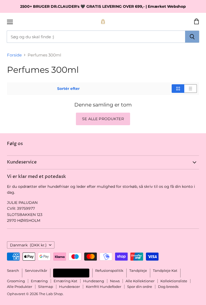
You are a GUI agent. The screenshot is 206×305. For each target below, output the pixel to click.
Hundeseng (93, 281)
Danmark (28, 245)
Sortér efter (68, 88)
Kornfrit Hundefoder (103, 286)
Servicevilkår (36, 270)
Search (13, 270)
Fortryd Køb (71, 272)
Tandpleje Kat (165, 270)
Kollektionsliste (173, 281)
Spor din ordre (139, 286)
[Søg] (192, 36)
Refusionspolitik (109, 270)
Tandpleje (138, 270)
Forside (14, 55)
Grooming (16, 281)
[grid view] (178, 88)
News (115, 281)
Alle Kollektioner (140, 281)
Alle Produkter (19, 286)
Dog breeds (168, 286)
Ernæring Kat (65, 281)
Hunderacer (69, 286)
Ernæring (39, 281)
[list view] (190, 88)
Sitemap (45, 286)
